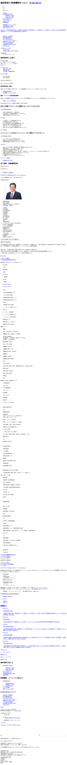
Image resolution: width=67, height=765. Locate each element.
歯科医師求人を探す (8, 14)
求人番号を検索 (4, 60)
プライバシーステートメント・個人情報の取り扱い (29, 588)
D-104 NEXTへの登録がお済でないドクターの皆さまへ (13, 175)
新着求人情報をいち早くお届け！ (11, 50)
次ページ (8, 652)
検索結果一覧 (6, 70)
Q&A (15, 259)
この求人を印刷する (5, 258)
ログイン (3, 64)
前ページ (3, 657)
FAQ (6, 740)
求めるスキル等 (6, 284)
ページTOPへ (4, 565)
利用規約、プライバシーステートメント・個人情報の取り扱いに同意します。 (21, 591)
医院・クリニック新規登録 (9, 100)
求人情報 (3, 259)
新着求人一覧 (4, 654)
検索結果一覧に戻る (8, 160)
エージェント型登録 (5, 157)
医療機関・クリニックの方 (9, 92)
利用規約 (3, 587)
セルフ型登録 (4, 129)
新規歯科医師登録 (7, 91)
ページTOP (3, 722)
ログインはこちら (5, 83)
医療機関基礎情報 (9, 259)
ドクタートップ (4, 67)
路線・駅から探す (7, 68)
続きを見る (3, 255)
